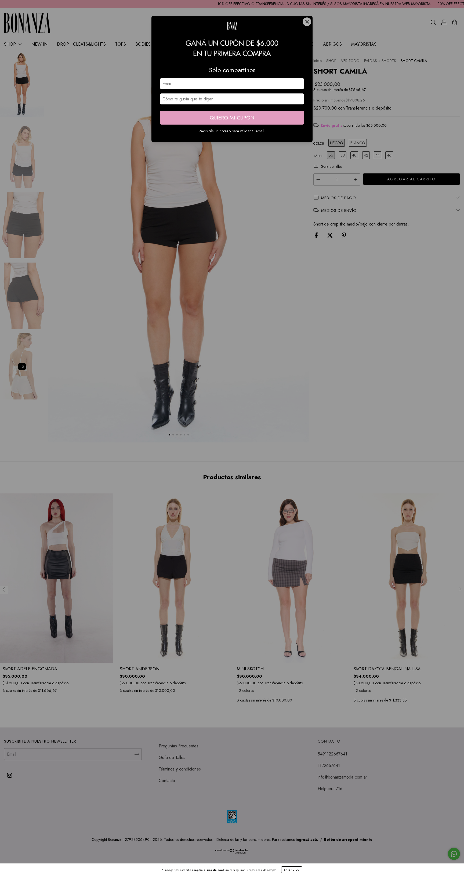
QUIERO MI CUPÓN (232, 117)
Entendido (291, 869)
